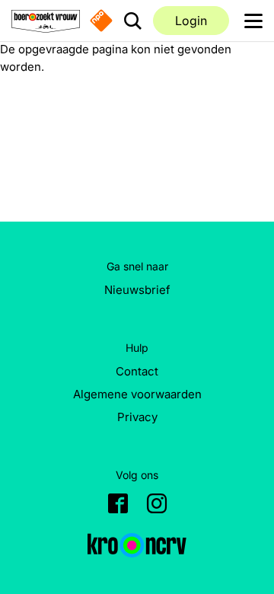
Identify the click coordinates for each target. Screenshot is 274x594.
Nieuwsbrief (137, 290)
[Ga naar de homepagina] (45, 20)
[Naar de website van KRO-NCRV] (137, 545)
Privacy (137, 417)
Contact (137, 371)
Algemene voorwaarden (137, 394)
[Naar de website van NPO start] (101, 20)
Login (191, 20)
